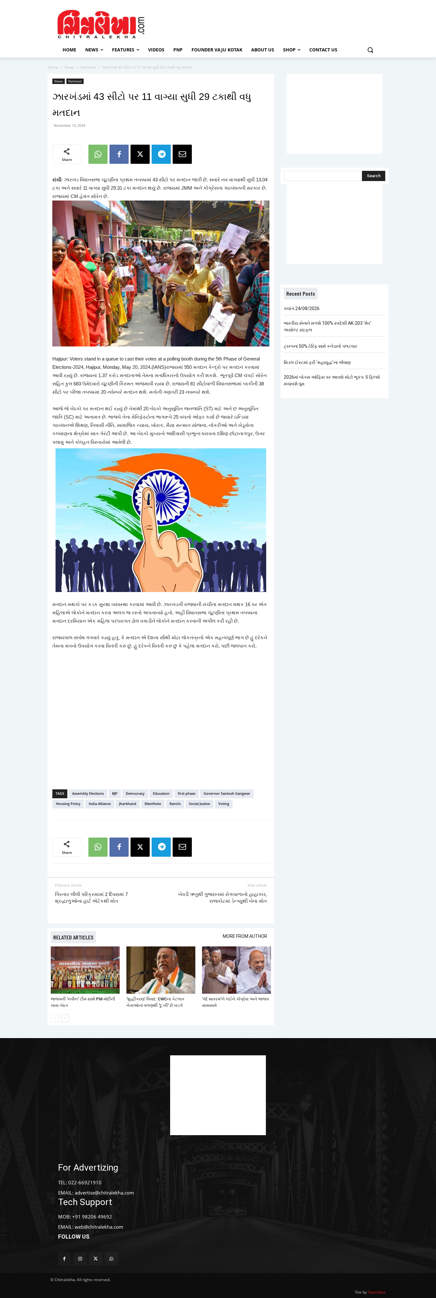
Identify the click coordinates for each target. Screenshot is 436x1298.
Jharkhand (127, 803)
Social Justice (199, 803)
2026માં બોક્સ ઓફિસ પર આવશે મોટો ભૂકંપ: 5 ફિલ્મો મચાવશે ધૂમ (332, 380)
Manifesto (153, 803)
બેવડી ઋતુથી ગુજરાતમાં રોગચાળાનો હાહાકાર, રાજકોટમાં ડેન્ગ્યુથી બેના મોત (222, 898)
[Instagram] (80, 1259)
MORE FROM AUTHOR (245, 936)
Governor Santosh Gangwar (227, 793)
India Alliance (100, 803)
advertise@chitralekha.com (104, 1192)
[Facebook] (119, 154)
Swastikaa (377, 1292)
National (87, 67)
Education (161, 793)
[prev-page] (55, 1018)
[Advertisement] (272, 23)
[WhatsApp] (98, 154)
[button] (370, 49)
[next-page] (65, 1018)
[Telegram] (161, 154)
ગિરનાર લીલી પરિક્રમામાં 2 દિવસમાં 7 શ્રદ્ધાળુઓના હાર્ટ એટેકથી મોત (91, 898)
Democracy (135, 793)
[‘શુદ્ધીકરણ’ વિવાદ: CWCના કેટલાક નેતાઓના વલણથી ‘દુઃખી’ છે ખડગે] (160, 970)
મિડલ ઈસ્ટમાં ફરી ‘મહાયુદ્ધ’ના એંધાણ (317, 362)
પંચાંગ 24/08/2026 (301, 308)
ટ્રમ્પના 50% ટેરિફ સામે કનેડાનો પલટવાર (320, 346)
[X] (140, 154)
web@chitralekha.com (99, 1227)
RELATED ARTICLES (73, 937)
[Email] (182, 154)
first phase (186, 793)
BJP (114, 793)
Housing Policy (68, 803)
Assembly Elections (88, 793)
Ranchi (175, 803)
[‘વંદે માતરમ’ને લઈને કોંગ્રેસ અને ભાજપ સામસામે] (236, 970)
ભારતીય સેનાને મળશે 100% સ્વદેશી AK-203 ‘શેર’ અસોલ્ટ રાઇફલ (327, 326)
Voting (223, 803)
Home (53, 67)
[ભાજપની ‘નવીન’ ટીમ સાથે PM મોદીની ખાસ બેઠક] (85, 970)
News (69, 67)
